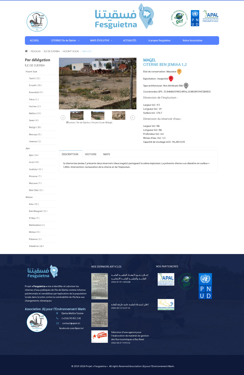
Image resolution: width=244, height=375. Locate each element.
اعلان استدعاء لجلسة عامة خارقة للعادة (130, 304)
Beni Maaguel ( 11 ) (38, 211)
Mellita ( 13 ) (35, 113)
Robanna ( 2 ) (35, 239)
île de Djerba (52, 51)
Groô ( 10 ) (34, 162)
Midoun (29, 197)
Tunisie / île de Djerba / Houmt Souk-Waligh (90, 122)
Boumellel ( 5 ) (36, 92)
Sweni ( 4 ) (34, 120)
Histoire (90, 154)
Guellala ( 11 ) (35, 169)
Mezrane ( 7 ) (35, 183)
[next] (132, 117)
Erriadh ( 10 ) (35, 85)
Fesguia (36, 51)
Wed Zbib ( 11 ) (36, 190)
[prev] (63, 117)
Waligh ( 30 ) (35, 127)
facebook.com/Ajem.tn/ (71, 328)
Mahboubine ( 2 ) (37, 225)
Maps (106, 154)
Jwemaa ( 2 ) (35, 141)
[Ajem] (37, 21)
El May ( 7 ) (34, 218)
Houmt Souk (71, 51)
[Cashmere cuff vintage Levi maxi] (76, 115)
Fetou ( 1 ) (34, 99)
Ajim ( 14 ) (34, 155)
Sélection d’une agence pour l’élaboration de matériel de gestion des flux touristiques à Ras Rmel (130, 336)
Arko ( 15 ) (34, 204)
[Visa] (166, 278)
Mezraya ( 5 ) (35, 134)
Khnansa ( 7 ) (35, 176)
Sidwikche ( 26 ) (36, 246)
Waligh (86, 51)
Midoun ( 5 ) (34, 231)
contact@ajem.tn (71, 323)
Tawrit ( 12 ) (34, 78)
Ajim (28, 148)
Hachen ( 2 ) (35, 106)
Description (70, 154)
